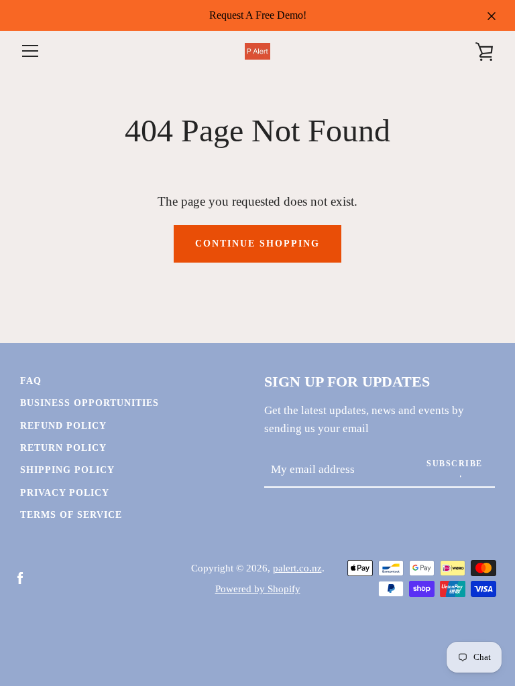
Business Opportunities (89, 402)
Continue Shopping (257, 243)
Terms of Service (71, 514)
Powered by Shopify (257, 588)
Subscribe (454, 463)
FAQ (31, 380)
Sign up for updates (347, 382)
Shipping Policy (67, 469)
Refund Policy (63, 425)
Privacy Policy (64, 492)
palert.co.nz (297, 567)
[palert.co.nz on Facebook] (20, 577)
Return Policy (63, 447)
